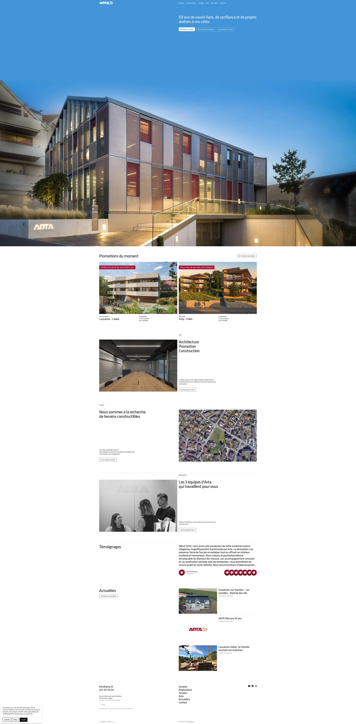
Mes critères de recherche (206, 29)
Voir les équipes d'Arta (187, 530)
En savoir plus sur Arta (187, 390)
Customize (7, 720)
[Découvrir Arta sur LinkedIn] (252, 686)
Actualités (214, 3)
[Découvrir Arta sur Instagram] (256, 686)
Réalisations (191, 3)
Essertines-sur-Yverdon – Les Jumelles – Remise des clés (234, 591)
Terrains (201, 3)
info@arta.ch (106, 686)
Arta (207, 3)
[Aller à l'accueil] (106, 3)
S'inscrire (144, 705)
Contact (223, 3)
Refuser (15, 720)
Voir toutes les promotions (246, 256)
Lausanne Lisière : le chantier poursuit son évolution (234, 648)
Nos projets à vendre (186, 29)
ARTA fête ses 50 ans (230, 618)
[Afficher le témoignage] (227, 573)
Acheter (182, 3)
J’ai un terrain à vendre (226, 29)
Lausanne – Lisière (109, 319)
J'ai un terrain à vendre (108, 460)
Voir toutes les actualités (108, 596)
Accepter (23, 720)
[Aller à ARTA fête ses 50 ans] (198, 629)
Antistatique (190, 721)
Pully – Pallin (185, 319)
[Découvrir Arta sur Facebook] (249, 686)
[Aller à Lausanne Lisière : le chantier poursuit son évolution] (198, 658)
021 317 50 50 (106, 690)
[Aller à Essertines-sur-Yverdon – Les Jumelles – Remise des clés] (198, 601)
